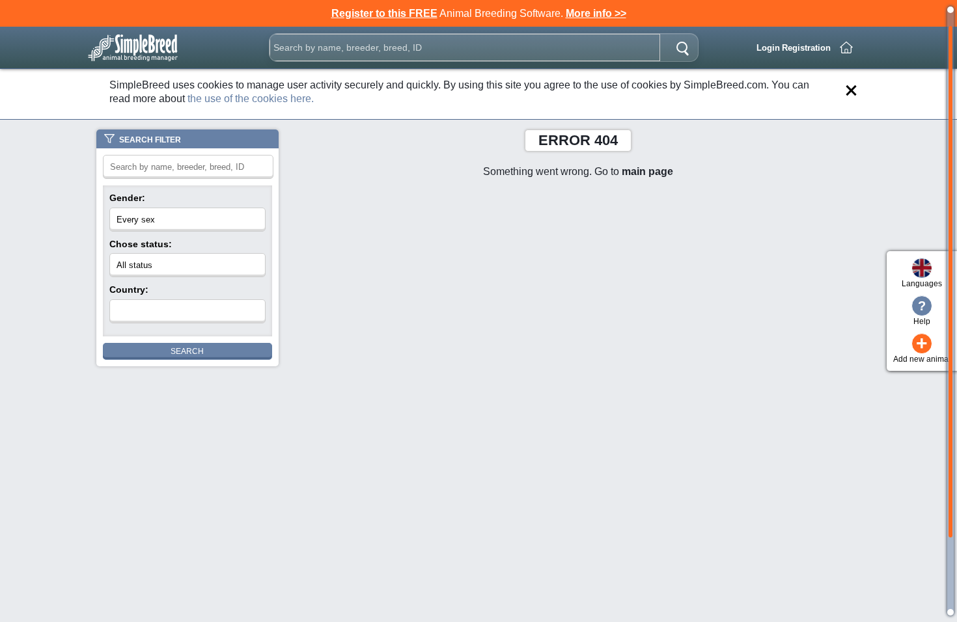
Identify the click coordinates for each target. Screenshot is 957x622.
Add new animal (921, 348)
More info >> (596, 13)
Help (921, 312)
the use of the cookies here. (250, 98)
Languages (922, 283)
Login (768, 48)
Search (187, 351)
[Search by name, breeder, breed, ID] (682, 47)
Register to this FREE (384, 13)
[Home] (846, 47)
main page (647, 171)
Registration (806, 48)
